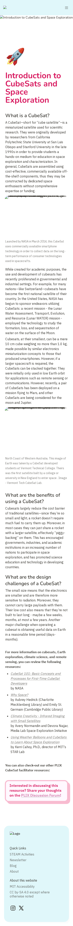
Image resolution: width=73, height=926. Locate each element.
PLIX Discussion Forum (40, 795)
